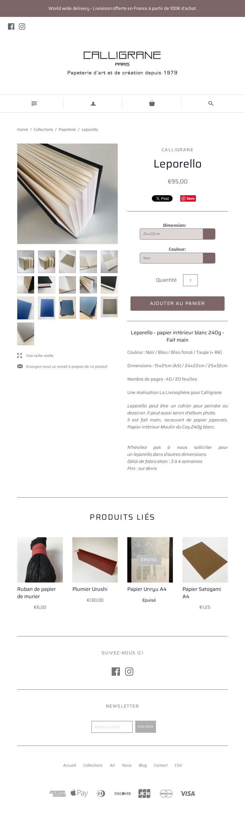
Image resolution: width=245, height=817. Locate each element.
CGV (178, 765)
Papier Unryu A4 (147, 589)
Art (112, 765)
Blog (143, 765)
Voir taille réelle (35, 356)
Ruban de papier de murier (36, 592)
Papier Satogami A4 (201, 592)
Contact (160, 765)
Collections (43, 129)
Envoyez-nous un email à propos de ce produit (62, 366)
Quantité (166, 280)
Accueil (69, 765)
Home (22, 129)
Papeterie (67, 129)
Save (191, 198)
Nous (126, 765)
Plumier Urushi (90, 589)
